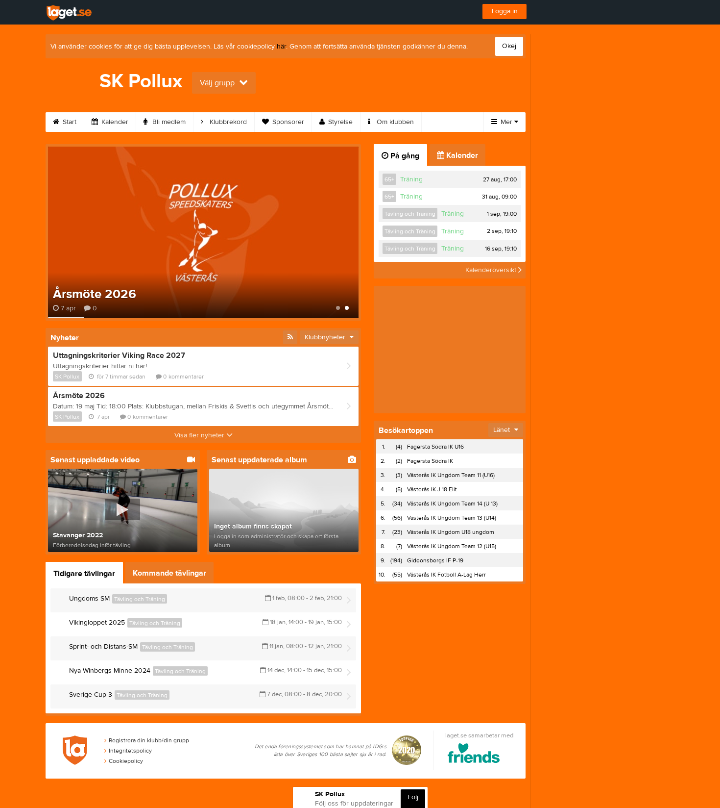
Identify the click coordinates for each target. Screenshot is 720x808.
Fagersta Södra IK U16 (435, 447)
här (281, 46)
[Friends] (474, 754)
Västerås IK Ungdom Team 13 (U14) (451, 518)
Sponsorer (287, 122)
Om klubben (394, 122)
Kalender (113, 122)
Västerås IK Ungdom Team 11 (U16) (451, 475)
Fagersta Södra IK (430, 461)
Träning (411, 179)
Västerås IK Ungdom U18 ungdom (450, 532)
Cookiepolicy (126, 761)
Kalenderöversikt (491, 270)
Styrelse (339, 122)
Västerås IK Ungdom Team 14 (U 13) (452, 503)
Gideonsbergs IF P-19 (435, 560)
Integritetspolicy (130, 751)
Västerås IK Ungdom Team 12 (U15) (451, 546)
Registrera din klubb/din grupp (149, 740)
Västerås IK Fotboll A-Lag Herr (446, 575)
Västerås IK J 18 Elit (432, 489)
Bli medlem (168, 122)
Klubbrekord (227, 122)
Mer (506, 122)
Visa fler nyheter (200, 435)
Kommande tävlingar (169, 573)
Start (68, 122)
